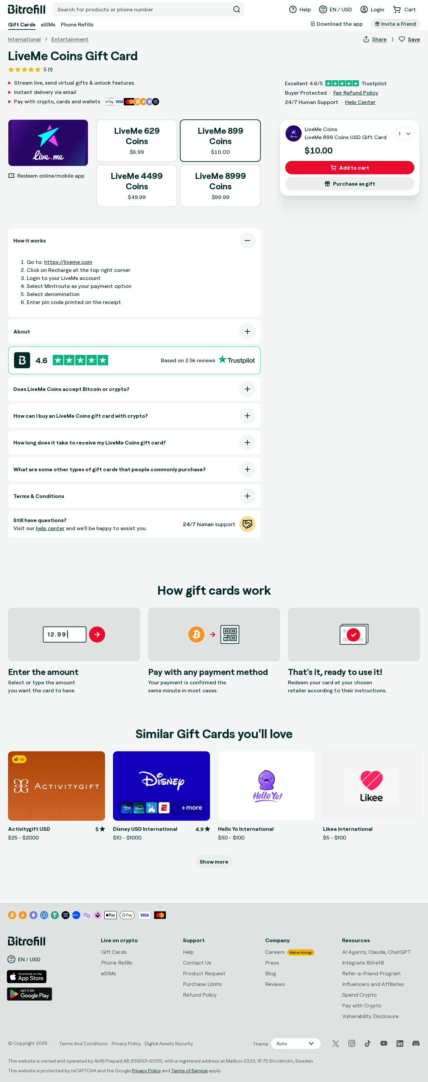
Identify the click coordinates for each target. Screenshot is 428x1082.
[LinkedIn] (400, 1043)
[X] (336, 1044)
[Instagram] (352, 1043)
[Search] (236, 9)
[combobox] (142, 9)
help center (50, 528)
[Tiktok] (368, 1043)
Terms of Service (189, 1070)
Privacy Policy (146, 1070)
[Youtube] (384, 1043)
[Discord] (416, 1043)
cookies (42, 1015)
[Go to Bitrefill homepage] (26, 9)
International (24, 39)
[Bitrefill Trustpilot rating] (80, 360)
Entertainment (70, 39)
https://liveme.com (68, 262)
